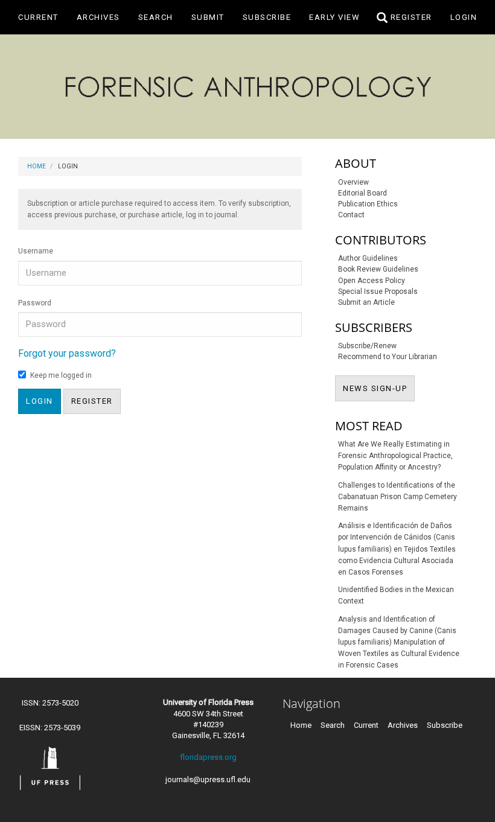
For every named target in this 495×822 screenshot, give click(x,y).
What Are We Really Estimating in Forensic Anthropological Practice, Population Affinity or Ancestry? (395, 455)
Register (411, 17)
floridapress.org (208, 757)
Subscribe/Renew (367, 346)
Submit (208, 17)
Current (38, 17)
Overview (353, 182)
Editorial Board (362, 193)
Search (155, 17)
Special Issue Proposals (378, 291)
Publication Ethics (368, 204)
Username (35, 251)
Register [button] (92, 401)
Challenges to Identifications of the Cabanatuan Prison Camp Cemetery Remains (397, 496)
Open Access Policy (371, 280)
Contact (351, 215)
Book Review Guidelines (378, 269)
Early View (334, 17)
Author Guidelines (368, 258)
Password (34, 303)
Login (463, 17)
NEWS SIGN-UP (379, 388)
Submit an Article (366, 302)
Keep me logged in (61, 375)
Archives (98, 17)
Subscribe (267, 17)
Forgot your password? (67, 353)
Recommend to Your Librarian (387, 356)
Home (36, 166)
